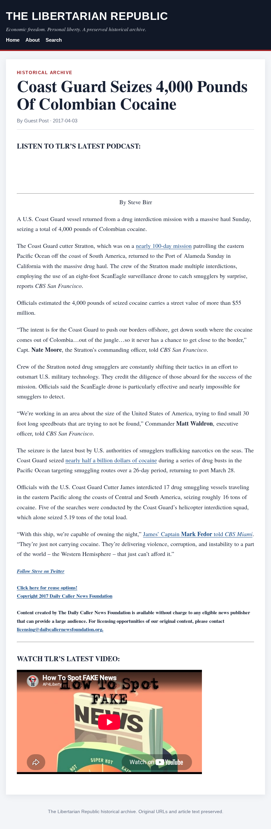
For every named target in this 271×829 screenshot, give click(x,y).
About (32, 40)
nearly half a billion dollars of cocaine (111, 460)
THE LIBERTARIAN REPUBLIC (87, 16)
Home (12, 40)
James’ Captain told (197, 534)
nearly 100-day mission (164, 246)
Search (54, 40)
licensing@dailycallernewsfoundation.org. (60, 629)
